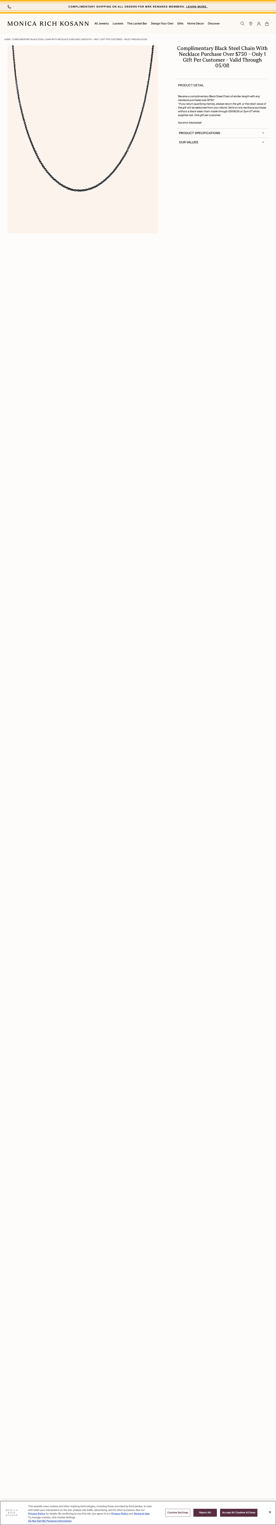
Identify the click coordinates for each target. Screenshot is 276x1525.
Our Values (188, 142)
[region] (138, 1513)
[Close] (270, 1512)
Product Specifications (199, 133)
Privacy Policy (36, 1514)
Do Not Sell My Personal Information (50, 1521)
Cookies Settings (177, 1513)
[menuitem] (101, 24)
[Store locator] (250, 24)
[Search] (243, 24)
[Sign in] (259, 24)
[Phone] (10, 7)
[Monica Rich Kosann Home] (48, 23)
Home (7, 39)
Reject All (205, 1513)
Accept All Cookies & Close (238, 1513)
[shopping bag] (266, 24)
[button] (264, 24)
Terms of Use (141, 1514)
